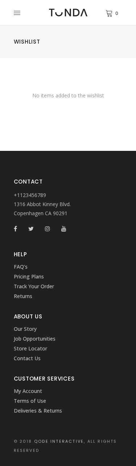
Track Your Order (34, 286)
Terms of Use (30, 400)
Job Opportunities (34, 338)
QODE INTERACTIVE (59, 441)
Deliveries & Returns (38, 410)
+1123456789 (30, 195)
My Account (28, 390)
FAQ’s (21, 266)
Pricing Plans (29, 276)
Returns (23, 296)
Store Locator (30, 348)
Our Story (25, 328)
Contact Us (27, 358)
